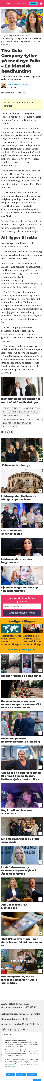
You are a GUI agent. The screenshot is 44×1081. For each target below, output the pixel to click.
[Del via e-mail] (11, 432)
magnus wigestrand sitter (15, 416)
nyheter (6, 423)
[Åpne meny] (41, 4)
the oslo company (11, 408)
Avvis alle (10, 1074)
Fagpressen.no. (11, 1066)
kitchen (12, 412)
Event (24, 4)
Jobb (8, 4)
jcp (3, 412)
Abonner (33, 4)
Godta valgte (21, 1074)
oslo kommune (9, 427)
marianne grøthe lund (13, 419)
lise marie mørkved (28, 412)
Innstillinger (37, 1079)
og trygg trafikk (22, 423)
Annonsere (15, 4)
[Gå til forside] (3, 3)
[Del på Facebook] (3, 432)
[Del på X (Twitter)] (7, 432)
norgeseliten (34, 419)
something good (31, 408)
